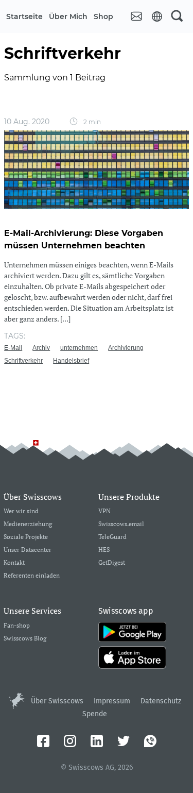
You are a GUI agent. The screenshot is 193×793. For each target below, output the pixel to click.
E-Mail (13, 347)
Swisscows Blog (25, 639)
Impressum (112, 701)
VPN (104, 511)
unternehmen (79, 347)
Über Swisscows (57, 701)
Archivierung (126, 347)
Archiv (41, 347)
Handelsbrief (71, 360)
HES (104, 550)
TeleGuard (112, 537)
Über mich (68, 16)
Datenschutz (161, 701)
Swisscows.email (121, 524)
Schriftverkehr (23, 360)
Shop (103, 16)
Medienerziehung (28, 524)
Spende (94, 714)
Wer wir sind (21, 511)
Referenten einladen (32, 576)
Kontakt (14, 563)
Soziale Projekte (26, 537)
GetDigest (111, 563)
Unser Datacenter (27, 550)
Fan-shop (17, 626)
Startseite (24, 16)
